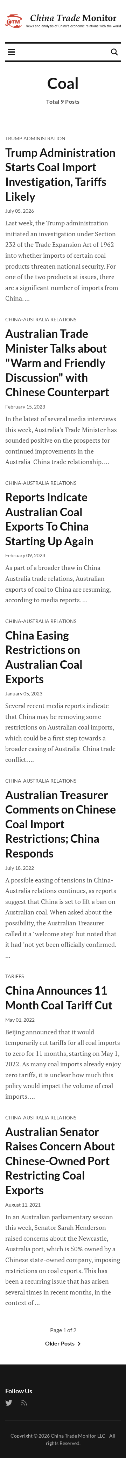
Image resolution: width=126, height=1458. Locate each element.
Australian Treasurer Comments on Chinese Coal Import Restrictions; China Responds (60, 824)
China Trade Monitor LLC (78, 1436)
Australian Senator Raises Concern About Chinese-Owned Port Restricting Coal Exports (60, 1161)
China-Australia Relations (40, 319)
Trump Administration (35, 138)
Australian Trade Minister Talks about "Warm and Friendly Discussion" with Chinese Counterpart (57, 363)
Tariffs (14, 976)
